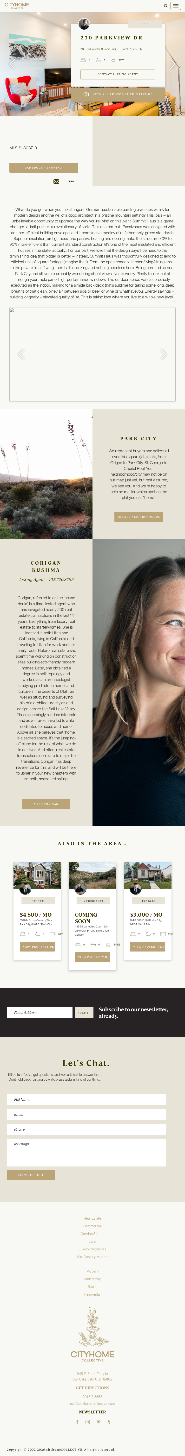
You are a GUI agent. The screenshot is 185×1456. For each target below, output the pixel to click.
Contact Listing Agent (118, 74)
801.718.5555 (92, 1397)
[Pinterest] (98, 1422)
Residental (92, 1294)
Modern (92, 1271)
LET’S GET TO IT (31, 1175)
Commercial (92, 1226)
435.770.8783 (60, 579)
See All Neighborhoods (139, 516)
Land (92, 1241)
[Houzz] (109, 1422)
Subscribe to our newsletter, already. (133, 1013)
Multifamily (92, 1279)
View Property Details (39, 946)
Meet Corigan (46, 804)
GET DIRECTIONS (92, 1388)
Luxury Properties (92, 1249)
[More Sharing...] (71, 181)
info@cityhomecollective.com (92, 1404)
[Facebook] (77, 1422)
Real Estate (92, 1218)
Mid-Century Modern (92, 1257)
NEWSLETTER (92, 1412)
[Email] (56, 181)
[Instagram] (88, 1422)
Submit (84, 1013)
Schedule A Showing (43, 167)
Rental (92, 1287)
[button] (166, 6)
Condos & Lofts (92, 1234)
